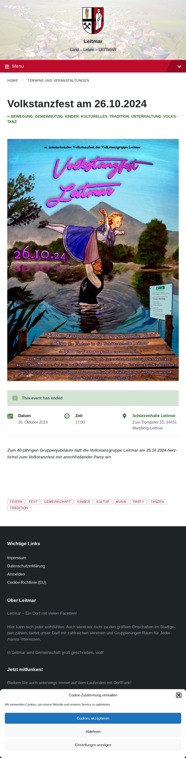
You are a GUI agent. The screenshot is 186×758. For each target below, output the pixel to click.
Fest (33, 502)
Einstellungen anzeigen (93, 745)
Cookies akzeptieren (93, 718)
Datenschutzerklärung (26, 566)
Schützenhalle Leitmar (154, 415)
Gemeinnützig (49, 116)
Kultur (102, 502)
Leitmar (93, 41)
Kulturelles (94, 116)
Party (138, 502)
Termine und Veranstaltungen (58, 80)
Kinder (72, 116)
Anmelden (16, 574)
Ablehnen (93, 731)
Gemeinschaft (57, 502)
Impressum (16, 558)
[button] (178, 695)
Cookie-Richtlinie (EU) (26, 582)
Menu (18, 66)
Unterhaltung (146, 116)
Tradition (119, 116)
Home (12, 80)
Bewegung (22, 116)
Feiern (16, 502)
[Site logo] (93, 32)
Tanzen (157, 502)
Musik (121, 502)
